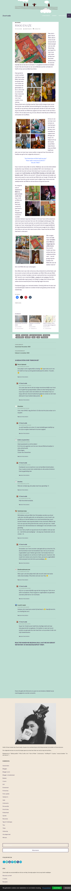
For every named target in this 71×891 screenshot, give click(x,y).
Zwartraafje (7, 16)
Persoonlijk (6, 806)
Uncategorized (6, 834)
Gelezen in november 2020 (22, 352)
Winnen (5, 837)
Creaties (5, 878)
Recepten (5, 881)
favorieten (25, 335)
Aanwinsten (6, 765)
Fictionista (5, 790)
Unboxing (5, 831)
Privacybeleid (62, 15)
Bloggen (5, 768)
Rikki (33, 337)
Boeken (5, 778)
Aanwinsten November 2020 (22, 345)
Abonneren (35, 850)
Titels (4, 828)
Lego (4, 800)
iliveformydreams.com (24, 569)
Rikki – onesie (35, 277)
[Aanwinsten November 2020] (21, 318)
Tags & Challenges (7, 822)
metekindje (46, 335)
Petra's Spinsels (22, 364)
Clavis (23, 285)
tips (38, 337)
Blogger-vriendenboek (9, 775)
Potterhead (6, 812)
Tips (4, 825)
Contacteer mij (46, 15)
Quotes (4, 815)
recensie (28, 337)
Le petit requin (22, 605)
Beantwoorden (23, 377)
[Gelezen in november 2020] (35, 318)
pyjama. (46, 277)
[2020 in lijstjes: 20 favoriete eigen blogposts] (49, 318)
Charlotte (20, 406)
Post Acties (6, 809)
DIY (4, 784)
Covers (4, 781)
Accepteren (57, 888)
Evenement (6, 787)
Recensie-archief (7, 875)
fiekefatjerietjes (22, 511)
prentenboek (19, 337)
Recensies (18, 22)
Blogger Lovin (6, 772)
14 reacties (37, 29)
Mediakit (54, 15)
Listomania (5, 803)
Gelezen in (5, 797)
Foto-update (6, 793)
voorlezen (44, 337)
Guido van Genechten (35, 335)
